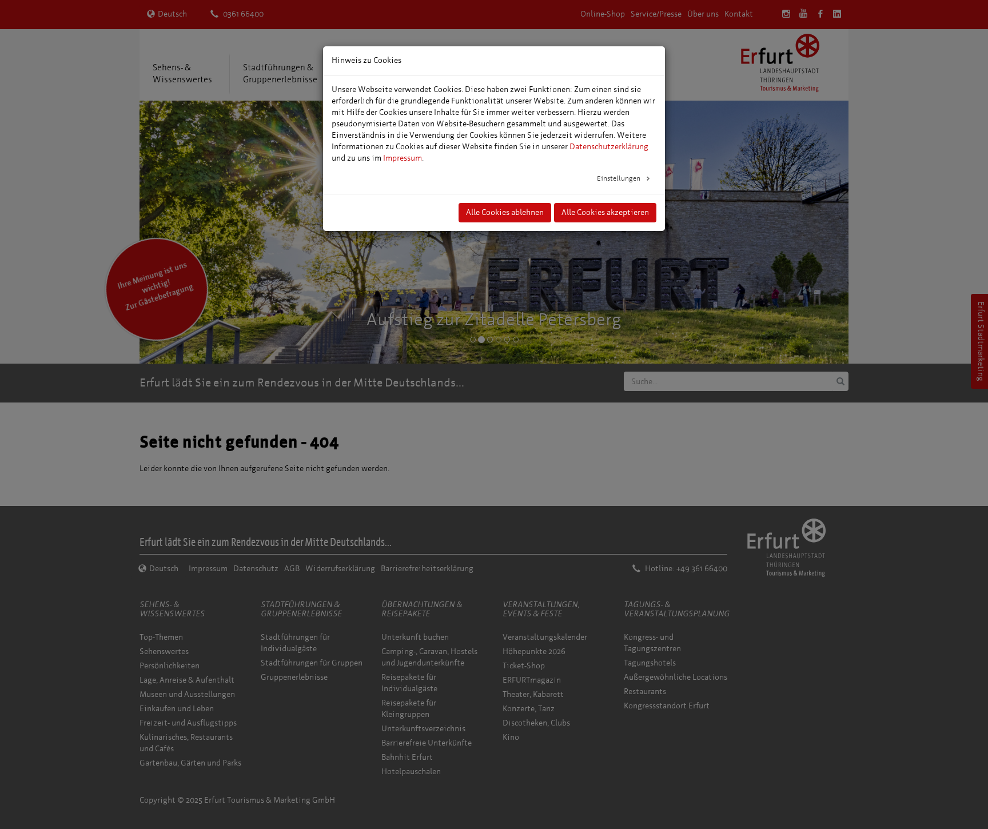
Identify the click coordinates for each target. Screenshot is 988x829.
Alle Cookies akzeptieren (605, 212)
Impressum (402, 158)
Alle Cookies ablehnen (505, 212)
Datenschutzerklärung (608, 147)
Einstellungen (619, 178)
